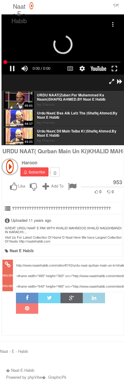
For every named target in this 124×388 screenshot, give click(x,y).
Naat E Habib (22, 250)
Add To (57, 186)
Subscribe (37, 171)
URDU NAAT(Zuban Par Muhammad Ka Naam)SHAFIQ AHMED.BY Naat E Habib (71, 97)
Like (21, 186)
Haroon (48, 104)
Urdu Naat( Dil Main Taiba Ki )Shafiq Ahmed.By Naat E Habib (76, 133)
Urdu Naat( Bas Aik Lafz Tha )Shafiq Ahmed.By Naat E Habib (77, 115)
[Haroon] (9, 166)
